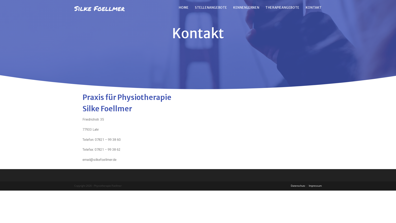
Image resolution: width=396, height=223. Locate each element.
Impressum (315, 185)
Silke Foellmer (99, 8)
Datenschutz (298, 185)
